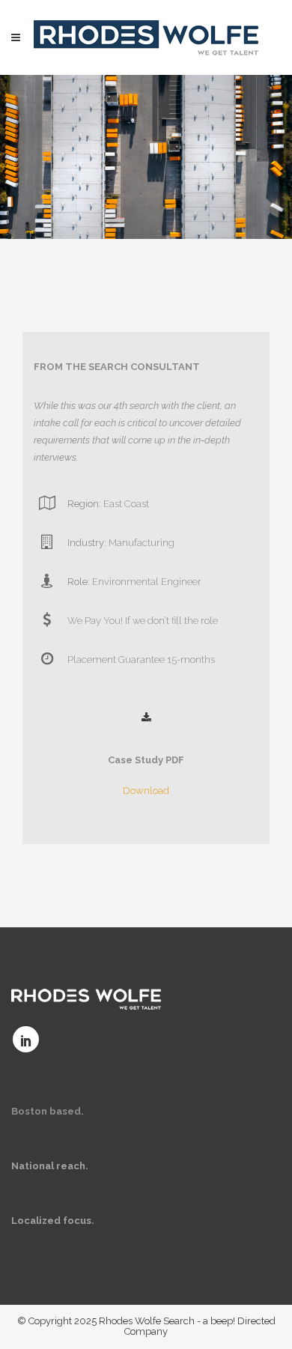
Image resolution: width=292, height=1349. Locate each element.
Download (146, 790)
